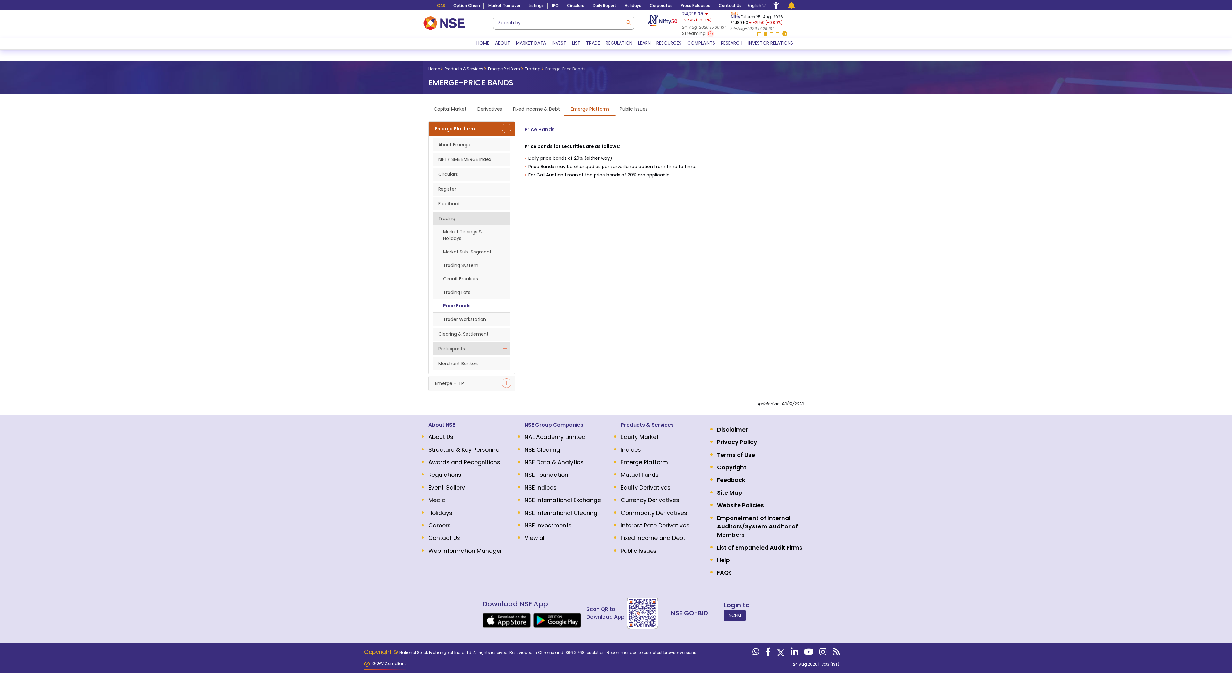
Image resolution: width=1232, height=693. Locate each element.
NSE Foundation (546, 475)
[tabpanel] (768, 21)
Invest (559, 43)
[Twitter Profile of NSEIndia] (780, 653)
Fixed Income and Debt (653, 538)
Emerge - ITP (449, 383)
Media (437, 500)
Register (447, 189)
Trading (446, 218)
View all (535, 538)
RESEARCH (731, 43)
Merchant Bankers (458, 363)
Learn (644, 43)
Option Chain (466, 5)
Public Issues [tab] (634, 109)
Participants (451, 349)
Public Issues (639, 551)
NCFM (735, 615)
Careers (439, 525)
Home (482, 43)
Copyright (732, 467)
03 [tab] (771, 34)
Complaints (701, 43)
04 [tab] (777, 34)
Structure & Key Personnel (464, 450)
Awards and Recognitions (464, 462)
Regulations (444, 475)
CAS (441, 5)
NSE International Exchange (563, 500)
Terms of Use (736, 455)
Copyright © (381, 652)
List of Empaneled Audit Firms (759, 548)
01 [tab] (759, 34)
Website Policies (740, 505)
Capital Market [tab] (450, 109)
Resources (668, 43)
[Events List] (791, 5)
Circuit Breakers (460, 279)
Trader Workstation (464, 319)
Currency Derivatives (650, 500)
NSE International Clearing (561, 513)
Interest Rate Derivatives (655, 525)
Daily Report (604, 5)
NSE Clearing (542, 450)
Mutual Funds (640, 475)
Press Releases (695, 5)
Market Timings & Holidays (462, 235)
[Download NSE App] (507, 620)
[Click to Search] (628, 22)
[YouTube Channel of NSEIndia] (808, 653)
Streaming (694, 33)
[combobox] (563, 23)
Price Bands (457, 306)
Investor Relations (770, 43)
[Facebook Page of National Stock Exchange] (767, 653)
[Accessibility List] (776, 5)
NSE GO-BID (689, 613)
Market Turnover (504, 5)
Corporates (661, 5)
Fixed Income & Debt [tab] (536, 109)
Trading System (460, 265)
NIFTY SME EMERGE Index (464, 159)
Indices (631, 450)
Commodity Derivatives (654, 513)
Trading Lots (456, 292)
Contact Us (730, 5)
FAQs (724, 573)
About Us (440, 437)
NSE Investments (548, 525)
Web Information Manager (465, 551)
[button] (784, 34)
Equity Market (640, 437)
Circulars (575, 5)
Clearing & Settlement (463, 334)
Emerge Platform (455, 128)
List (576, 43)
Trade (593, 43)
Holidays (633, 5)
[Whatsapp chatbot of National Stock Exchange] (755, 653)
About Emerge (454, 144)
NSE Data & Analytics (554, 462)
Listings (536, 5)
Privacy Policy (737, 442)
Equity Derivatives (646, 488)
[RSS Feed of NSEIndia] (835, 653)
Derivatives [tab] (489, 109)
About (502, 43)
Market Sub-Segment (467, 252)
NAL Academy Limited (555, 437)
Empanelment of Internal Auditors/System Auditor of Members (757, 526)
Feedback (449, 204)
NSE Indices (541, 488)
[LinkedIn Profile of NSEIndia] (794, 653)
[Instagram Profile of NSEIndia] (822, 653)
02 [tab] (765, 34)
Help (723, 560)
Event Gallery (446, 488)
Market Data (531, 43)
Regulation (619, 43)
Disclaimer (732, 429)
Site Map (729, 493)
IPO (555, 5)
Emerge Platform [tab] (590, 109)
